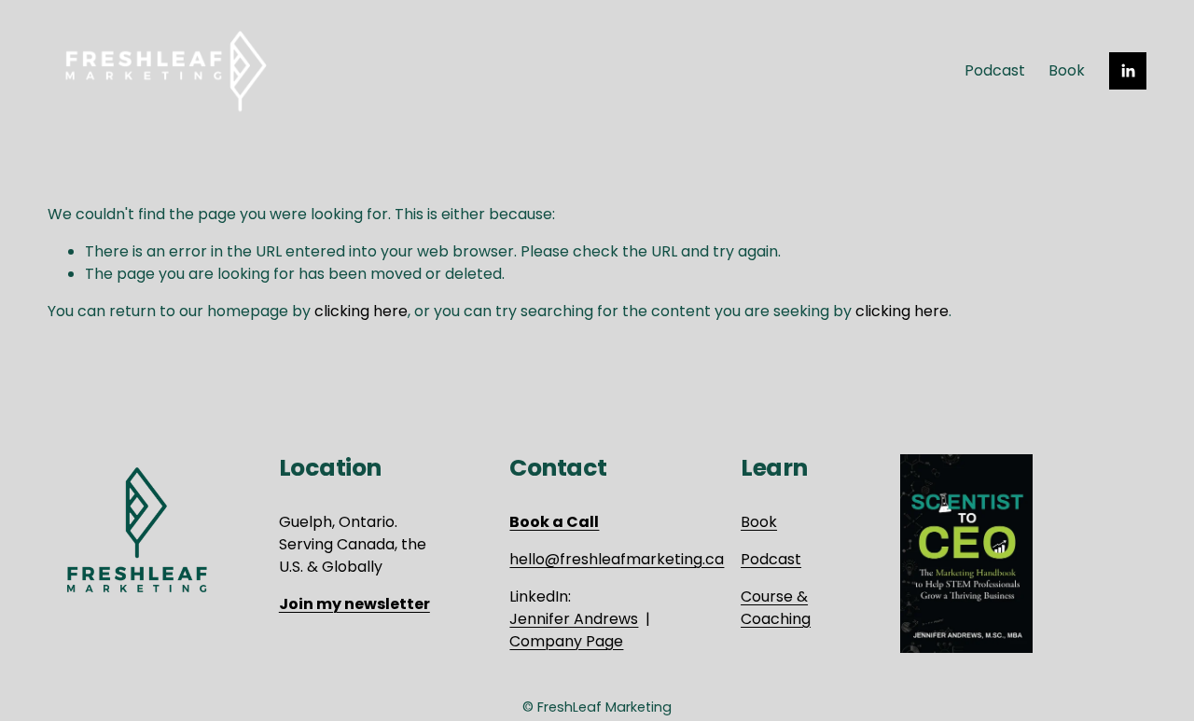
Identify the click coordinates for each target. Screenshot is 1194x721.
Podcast (995, 70)
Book (1066, 70)
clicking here (361, 311)
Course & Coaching (776, 608)
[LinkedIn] (1127, 71)
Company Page (566, 641)
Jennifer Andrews (573, 619)
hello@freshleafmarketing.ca (616, 559)
